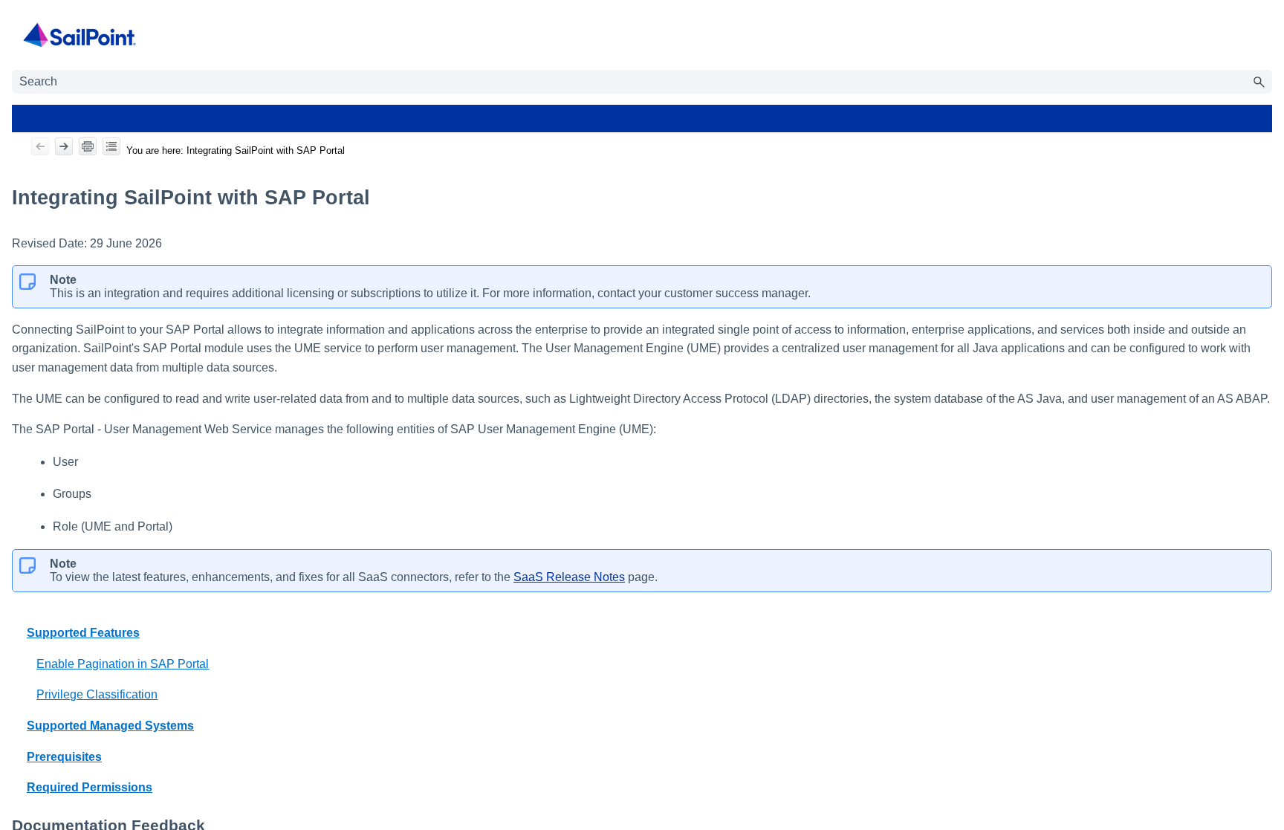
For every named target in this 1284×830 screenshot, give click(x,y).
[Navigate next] (64, 146)
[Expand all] (111, 146)
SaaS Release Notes (569, 577)
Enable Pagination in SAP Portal (122, 664)
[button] (1258, 82)
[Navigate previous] (40, 146)
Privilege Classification (97, 694)
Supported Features (83, 632)
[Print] (88, 146)
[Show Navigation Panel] (1264, 35)
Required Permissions (89, 787)
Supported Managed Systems (110, 725)
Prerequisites (64, 756)
